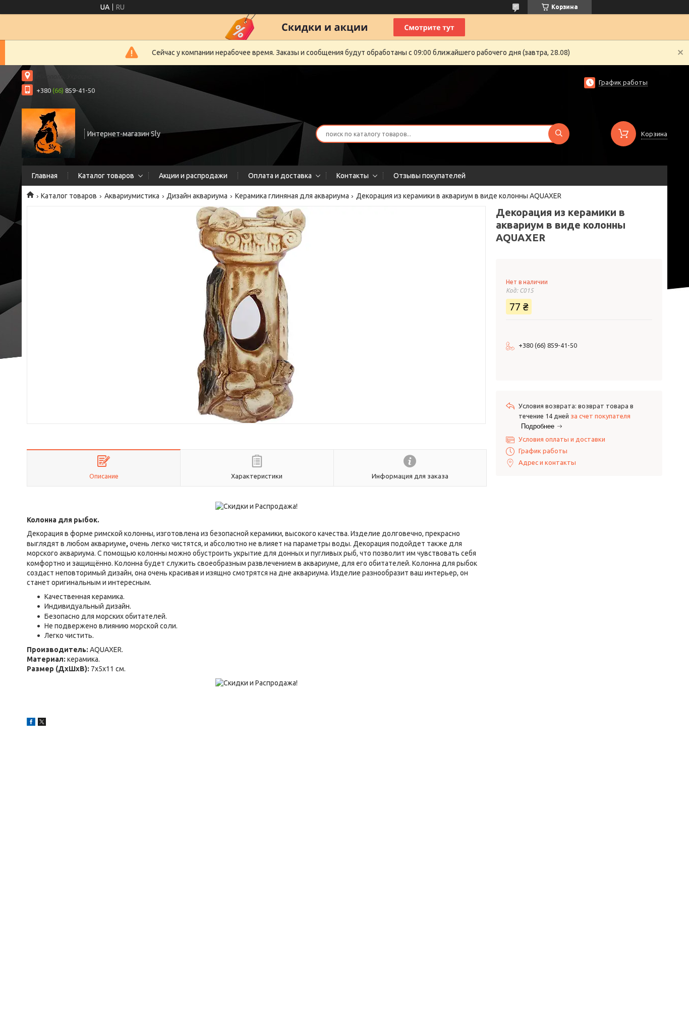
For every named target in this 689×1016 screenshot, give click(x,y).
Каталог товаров (106, 175)
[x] (42, 723)
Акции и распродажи (193, 175)
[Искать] (558, 133)
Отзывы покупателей (429, 175)
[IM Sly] (48, 133)
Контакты (352, 175)
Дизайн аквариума (196, 196)
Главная (45, 175)
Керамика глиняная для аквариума (292, 196)
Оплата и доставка (280, 175)
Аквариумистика (131, 196)
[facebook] (31, 723)
